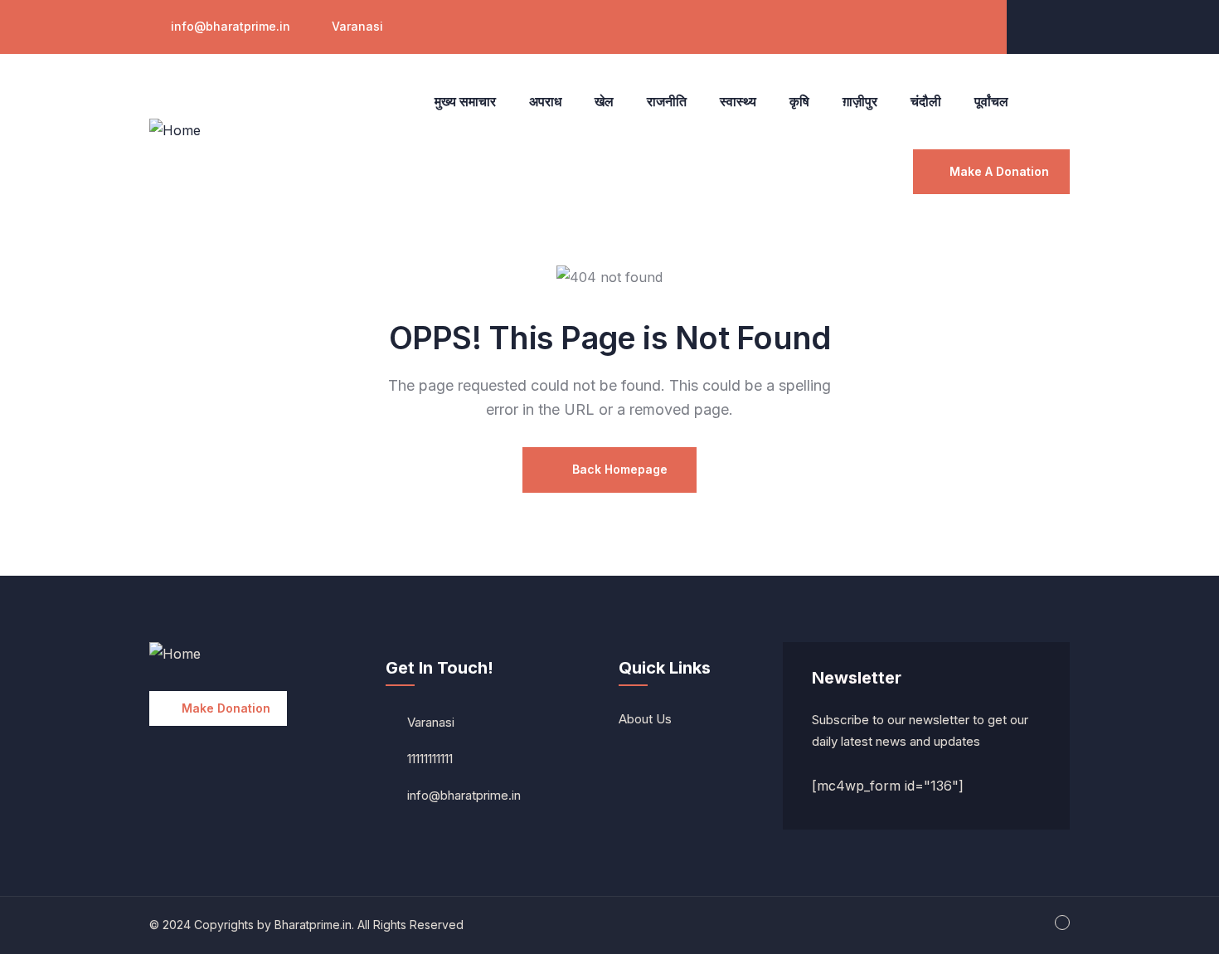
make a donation (999, 171)
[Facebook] (1054, 25)
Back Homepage (618, 469)
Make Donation (226, 708)
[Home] (175, 130)
